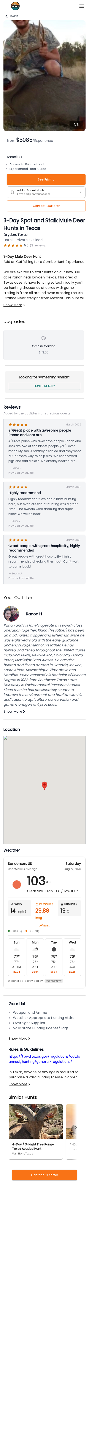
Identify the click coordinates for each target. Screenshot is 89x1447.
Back (14, 16)
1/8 (76, 125)
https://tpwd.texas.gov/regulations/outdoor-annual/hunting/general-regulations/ (47, 1059)
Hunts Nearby (44, 386)
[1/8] (44, 129)
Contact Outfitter (46, 206)
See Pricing (46, 179)
